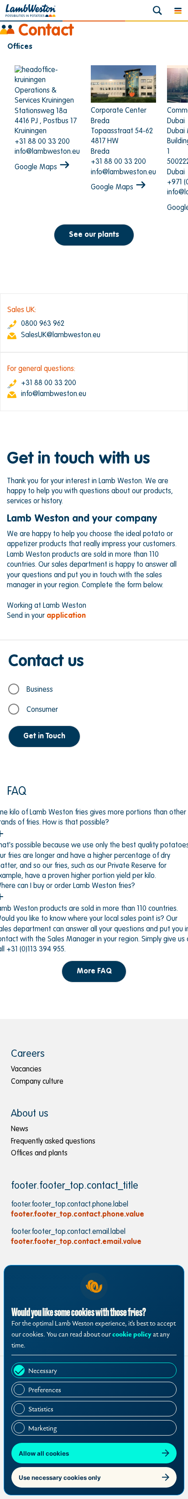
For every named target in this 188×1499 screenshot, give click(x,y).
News (19, 1129)
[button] (177, 10)
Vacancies (26, 1069)
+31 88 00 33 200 (42, 142)
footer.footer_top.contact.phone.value (77, 1214)
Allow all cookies (44, 1453)
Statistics (40, 1409)
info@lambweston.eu (47, 152)
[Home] (30, 10)
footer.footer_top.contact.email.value (76, 1242)
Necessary (42, 1371)
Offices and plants (39, 1153)
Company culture (37, 1082)
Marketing (42, 1428)
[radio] (92, 689)
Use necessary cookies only (60, 1477)
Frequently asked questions (53, 1141)
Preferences (44, 1390)
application (66, 616)
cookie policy (131, 1334)
